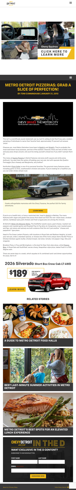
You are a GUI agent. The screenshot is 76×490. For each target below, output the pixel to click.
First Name (15, 458)
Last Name (42, 458)
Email (17, 466)
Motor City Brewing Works (20, 224)
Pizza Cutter (16, 166)
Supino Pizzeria (18, 158)
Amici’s (48, 215)
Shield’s (51, 147)
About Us (5, 487)
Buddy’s (42, 147)
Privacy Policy (13, 487)
